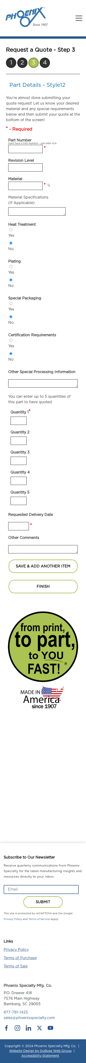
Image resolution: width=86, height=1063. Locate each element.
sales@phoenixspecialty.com (29, 1018)
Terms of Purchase (20, 958)
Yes (11, 235)
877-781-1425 (16, 1012)
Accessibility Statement (40, 1055)
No (11, 249)
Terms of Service (39, 919)
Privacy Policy (13, 919)
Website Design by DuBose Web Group (40, 1051)
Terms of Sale (16, 966)
